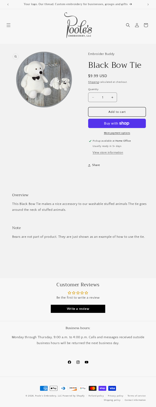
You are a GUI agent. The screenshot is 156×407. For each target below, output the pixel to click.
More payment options (117, 133)
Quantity (93, 89)
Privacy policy (116, 396)
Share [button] (96, 165)
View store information (108, 152)
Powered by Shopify (74, 396)
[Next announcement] (148, 4)
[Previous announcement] (7, 4)
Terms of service (137, 396)
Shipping (93, 82)
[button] (8, 25)
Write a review (78, 309)
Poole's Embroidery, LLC (48, 396)
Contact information (135, 400)
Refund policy (96, 396)
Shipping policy (112, 400)
